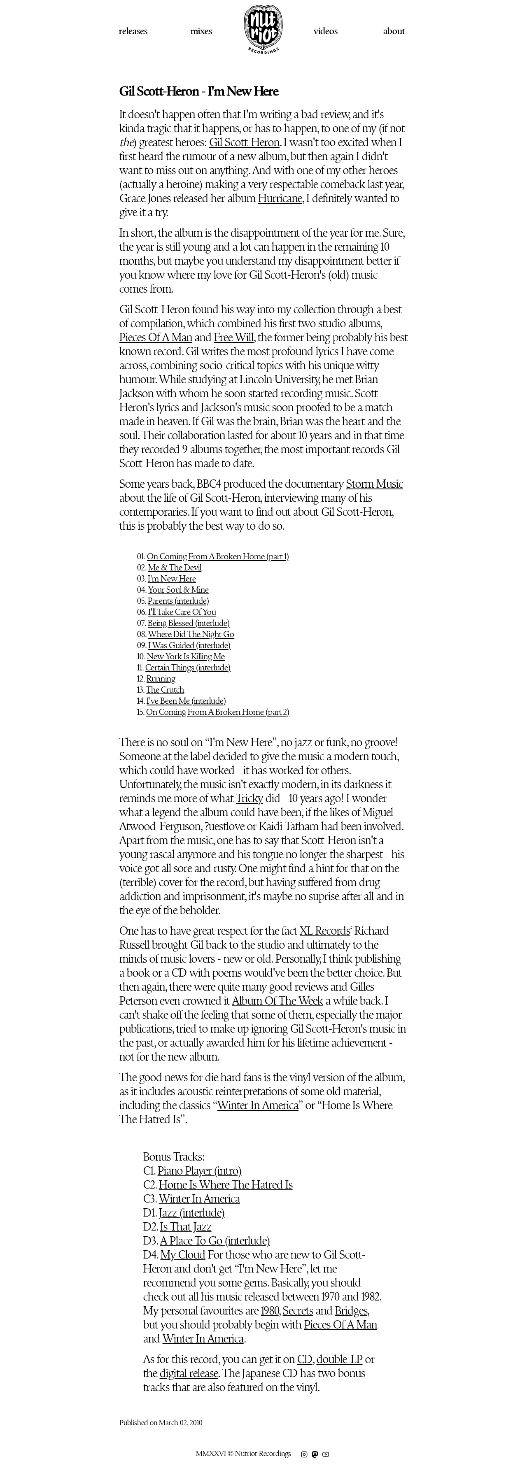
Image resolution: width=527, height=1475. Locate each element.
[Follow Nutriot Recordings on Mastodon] (315, 1453)
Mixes (201, 31)
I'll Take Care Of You (182, 612)
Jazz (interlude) (192, 1213)
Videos (326, 31)
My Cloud (183, 1255)
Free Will (234, 337)
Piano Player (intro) (200, 1171)
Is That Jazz (186, 1227)
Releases (133, 31)
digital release (189, 1373)
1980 (270, 1311)
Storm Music (374, 484)
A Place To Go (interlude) (215, 1241)
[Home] (263, 51)
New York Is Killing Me (186, 656)
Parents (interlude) (178, 601)
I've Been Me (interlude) (186, 701)
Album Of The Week (277, 1001)
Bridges (351, 1311)
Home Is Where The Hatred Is (226, 1185)
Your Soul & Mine (178, 589)
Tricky (249, 798)
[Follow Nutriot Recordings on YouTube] (325, 1453)
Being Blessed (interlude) (189, 623)
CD (304, 1359)
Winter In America (257, 1105)
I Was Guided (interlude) (189, 645)
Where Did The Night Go (191, 634)
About (394, 31)
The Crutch (165, 689)
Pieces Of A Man (155, 337)
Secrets (298, 1311)
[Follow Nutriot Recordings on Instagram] (304, 1453)
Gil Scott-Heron (244, 142)
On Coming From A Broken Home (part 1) (218, 556)
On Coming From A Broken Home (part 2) (217, 712)
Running (161, 678)
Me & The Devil (174, 567)
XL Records (325, 931)
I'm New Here (172, 578)
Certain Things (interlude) (188, 667)
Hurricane (280, 198)
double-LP (340, 1359)
